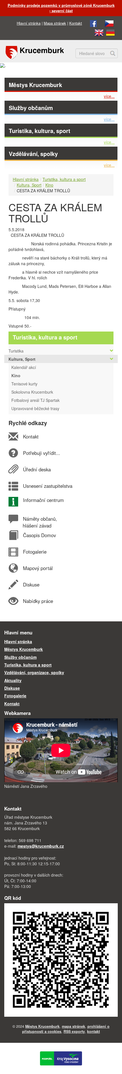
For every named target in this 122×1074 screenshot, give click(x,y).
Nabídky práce (38, 601)
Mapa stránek (55, 23)
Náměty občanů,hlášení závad (40, 522)
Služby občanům (31, 108)
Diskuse (31, 584)
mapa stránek (73, 1026)
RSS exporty (74, 1031)
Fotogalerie (34, 551)
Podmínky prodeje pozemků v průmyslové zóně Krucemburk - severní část (61, 8)
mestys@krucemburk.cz (41, 846)
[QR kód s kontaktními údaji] (61, 959)
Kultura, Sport (29, 185)
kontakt (93, 1031)
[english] (99, 32)
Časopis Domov (39, 535)
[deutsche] (110, 32)
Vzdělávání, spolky (33, 154)
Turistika (16, 351)
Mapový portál (37, 568)
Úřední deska (37, 469)
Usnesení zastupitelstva (47, 485)
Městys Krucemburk (35, 85)
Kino (49, 185)
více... (109, 96)
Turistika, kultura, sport (39, 131)
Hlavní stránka (29, 23)
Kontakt (75, 23)
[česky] (109, 23)
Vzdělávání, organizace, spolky (34, 672)
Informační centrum (43, 500)
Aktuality (13, 680)
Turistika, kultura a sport (64, 179)
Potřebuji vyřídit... (41, 453)
